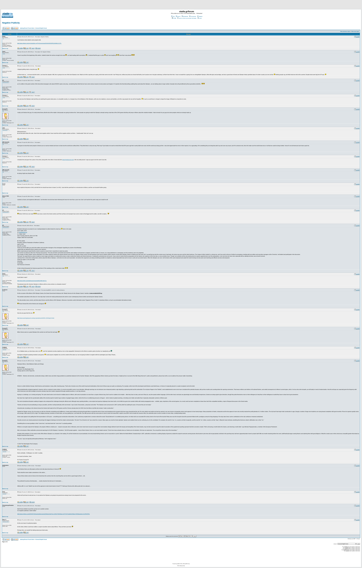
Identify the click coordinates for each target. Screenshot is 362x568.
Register (200, 16)
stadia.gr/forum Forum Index (27, 28)
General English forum (41, 28)
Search (179, 16)
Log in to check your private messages (187, 18)
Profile (174, 18)
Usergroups (193, 16)
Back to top (5, 48)
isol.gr (184, 565)
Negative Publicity (11, 23)
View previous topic (345, 31)
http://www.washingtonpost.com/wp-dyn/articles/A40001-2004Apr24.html (35, 318)
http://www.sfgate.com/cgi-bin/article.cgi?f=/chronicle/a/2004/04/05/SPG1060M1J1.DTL (39, 43)
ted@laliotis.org (23, 232)
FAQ (174, 16)
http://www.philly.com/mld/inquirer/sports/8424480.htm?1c (32, 280)
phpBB (178, 563)
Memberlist (185, 16)
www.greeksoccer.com (68, 159)
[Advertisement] (181, 5)
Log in (200, 18)
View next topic (355, 31)
